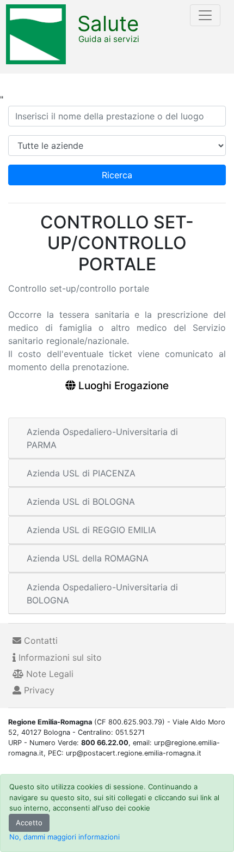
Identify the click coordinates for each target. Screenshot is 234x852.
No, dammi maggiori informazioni (64, 836)
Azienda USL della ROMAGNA (88, 558)
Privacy (37, 690)
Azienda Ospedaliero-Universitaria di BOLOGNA (102, 594)
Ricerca (117, 175)
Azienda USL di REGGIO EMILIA (91, 529)
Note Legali (48, 673)
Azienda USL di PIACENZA (81, 473)
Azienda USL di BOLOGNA (81, 501)
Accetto (29, 822)
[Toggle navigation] (205, 15)
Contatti (39, 640)
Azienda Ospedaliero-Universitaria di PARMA (102, 438)
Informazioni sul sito (59, 657)
